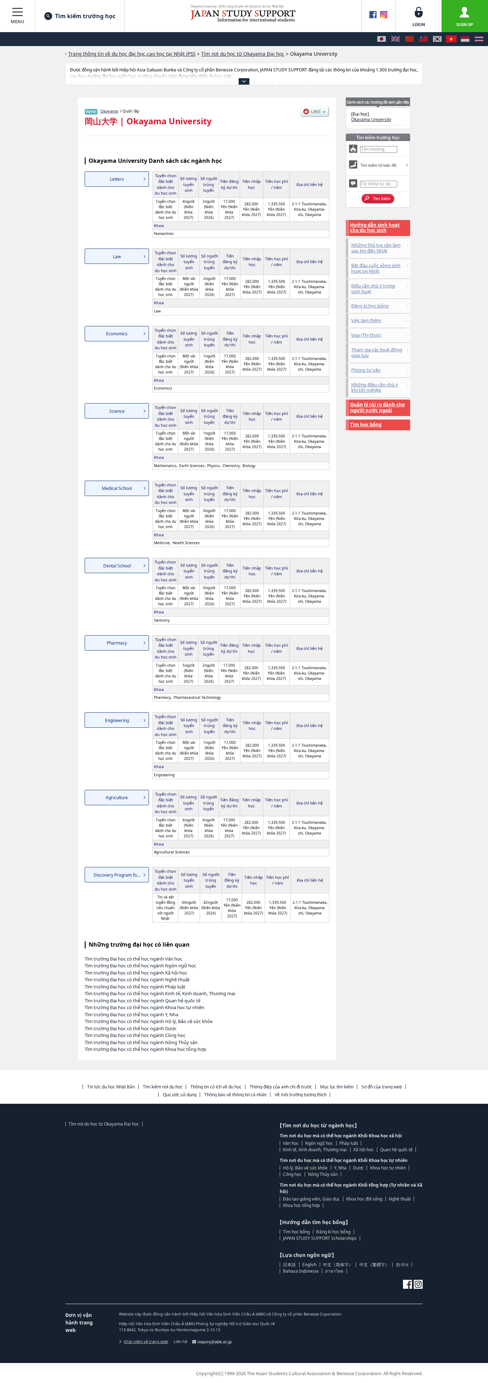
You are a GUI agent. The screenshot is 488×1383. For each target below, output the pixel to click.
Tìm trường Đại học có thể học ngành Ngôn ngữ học (140, 965)
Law (117, 257)
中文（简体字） (338, 1265)
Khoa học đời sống (364, 1199)
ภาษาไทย (334, 1271)
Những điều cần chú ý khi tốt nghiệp (374, 387)
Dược (358, 1168)
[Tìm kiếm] (378, 199)
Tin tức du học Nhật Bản (111, 1086)
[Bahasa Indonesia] (465, 39)
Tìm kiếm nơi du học (163, 1086)
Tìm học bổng (366, 424)
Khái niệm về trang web (146, 1341)
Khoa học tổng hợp (301, 1205)
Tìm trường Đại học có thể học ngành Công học (135, 1035)
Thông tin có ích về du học (215, 1086)
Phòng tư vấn (365, 370)
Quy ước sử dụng (179, 1094)
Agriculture (117, 798)
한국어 (402, 1265)
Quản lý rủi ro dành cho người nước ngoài (377, 407)
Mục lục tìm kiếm (337, 1086)
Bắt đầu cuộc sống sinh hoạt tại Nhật (375, 268)
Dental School (117, 566)
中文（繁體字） (374, 1265)
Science (117, 411)
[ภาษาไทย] (479, 39)
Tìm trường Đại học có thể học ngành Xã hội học (136, 972)
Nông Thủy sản (323, 1174)
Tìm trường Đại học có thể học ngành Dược (130, 1028)
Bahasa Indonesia (301, 1271)
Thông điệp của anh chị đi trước (281, 1086)
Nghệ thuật (400, 1199)
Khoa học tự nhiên (388, 1168)
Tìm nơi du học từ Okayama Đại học (104, 1124)
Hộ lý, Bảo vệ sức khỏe (305, 1168)
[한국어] (437, 39)
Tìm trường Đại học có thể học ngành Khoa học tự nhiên (144, 1007)
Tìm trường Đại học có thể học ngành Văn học (133, 959)
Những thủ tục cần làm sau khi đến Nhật (375, 248)
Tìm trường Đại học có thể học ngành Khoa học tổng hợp (145, 1049)
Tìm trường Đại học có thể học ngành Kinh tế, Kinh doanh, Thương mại (160, 993)
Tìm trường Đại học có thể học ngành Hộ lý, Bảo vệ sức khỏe (149, 1021)
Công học (292, 1174)
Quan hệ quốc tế (396, 1150)
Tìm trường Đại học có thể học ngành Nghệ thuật (137, 979)
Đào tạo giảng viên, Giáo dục (311, 1199)
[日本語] (381, 39)
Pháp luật (348, 1143)
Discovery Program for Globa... (121, 875)
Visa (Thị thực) (366, 335)
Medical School (117, 488)
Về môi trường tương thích (301, 1094)
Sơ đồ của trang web (382, 1086)
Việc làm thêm (366, 320)
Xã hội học (363, 1150)
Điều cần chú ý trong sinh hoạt (373, 288)
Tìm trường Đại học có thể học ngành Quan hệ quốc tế (142, 1000)
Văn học (291, 1143)
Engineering (117, 720)
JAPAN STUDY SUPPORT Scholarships (320, 1238)
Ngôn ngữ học (319, 1143)
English (309, 1265)
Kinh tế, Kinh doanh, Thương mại (315, 1150)
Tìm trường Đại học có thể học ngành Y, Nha (131, 1014)
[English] (395, 39)
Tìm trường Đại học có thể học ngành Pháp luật (135, 986)
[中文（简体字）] (409, 39)
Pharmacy (117, 643)
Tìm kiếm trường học (85, 16)
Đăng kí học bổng (370, 305)
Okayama (109, 111)
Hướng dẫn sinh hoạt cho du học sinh (375, 228)
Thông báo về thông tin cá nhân (235, 1094)
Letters (117, 179)
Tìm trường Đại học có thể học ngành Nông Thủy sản (141, 1042)
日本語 (289, 1265)
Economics (117, 334)
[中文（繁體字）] (423, 39)
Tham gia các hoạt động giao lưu (376, 352)
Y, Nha (340, 1168)
